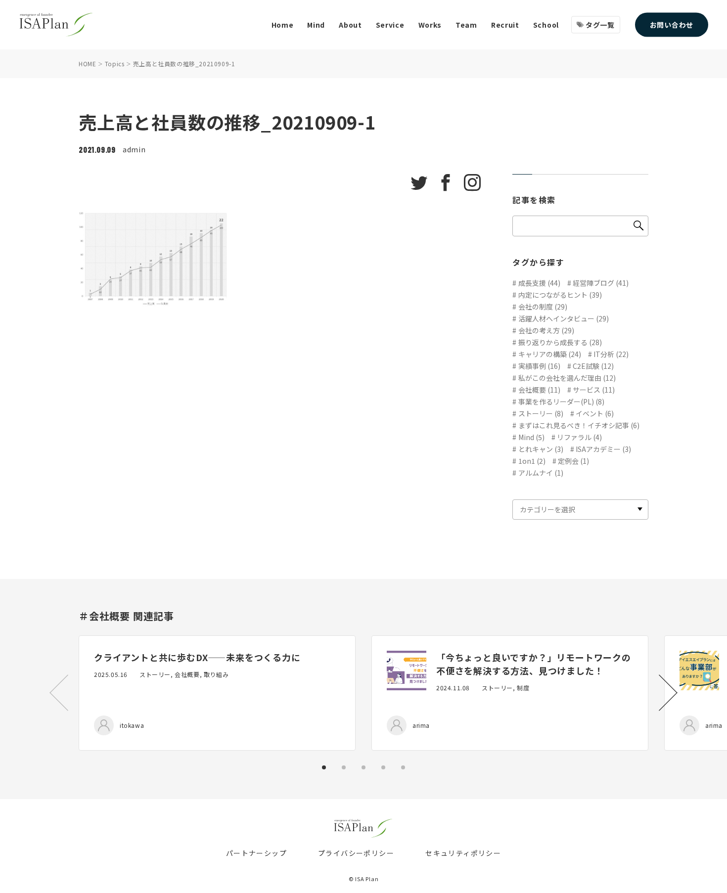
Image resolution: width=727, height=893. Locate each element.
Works (430, 25)
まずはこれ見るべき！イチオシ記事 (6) (578, 425)
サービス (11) (594, 390)
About (350, 25)
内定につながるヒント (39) (560, 295)
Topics (115, 63)
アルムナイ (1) (540, 473)
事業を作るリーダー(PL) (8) (561, 401)
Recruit (505, 25)
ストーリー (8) (540, 413)
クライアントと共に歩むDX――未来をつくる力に (197, 657)
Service (390, 25)
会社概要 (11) (539, 390)
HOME (87, 63)
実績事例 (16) (539, 366)
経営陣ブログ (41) (601, 283)
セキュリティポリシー (463, 853)
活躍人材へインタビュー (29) (563, 318)
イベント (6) (595, 413)
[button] (668, 693)
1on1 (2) (531, 461)
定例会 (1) (573, 461)
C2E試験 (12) (593, 366)
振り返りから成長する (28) (560, 342)
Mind (316, 25)
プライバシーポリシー (356, 853)
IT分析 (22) (611, 354)
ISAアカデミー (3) (603, 449)
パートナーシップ (256, 853)
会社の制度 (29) (542, 307)
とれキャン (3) (540, 449)
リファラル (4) (579, 437)
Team (466, 25)
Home (283, 25)
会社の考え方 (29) (546, 330)
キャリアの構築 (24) (549, 354)
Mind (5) (531, 437)
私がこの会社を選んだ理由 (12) (567, 378)
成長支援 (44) (539, 283)
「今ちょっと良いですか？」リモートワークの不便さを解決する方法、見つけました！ (533, 664)
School (546, 25)
